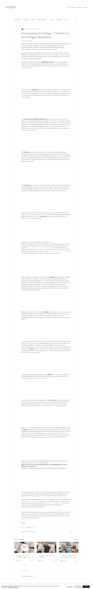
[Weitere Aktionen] (71, 29)
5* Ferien (51, 19)
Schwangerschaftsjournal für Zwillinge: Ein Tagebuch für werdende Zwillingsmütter (23, 556)
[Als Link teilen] (32, 527)
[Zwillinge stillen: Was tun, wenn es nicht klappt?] (46, 547)
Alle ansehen (75, 539)
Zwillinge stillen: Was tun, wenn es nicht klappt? (46, 556)
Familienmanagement (42, 19)
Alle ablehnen (78, 586)
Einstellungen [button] (70, 586)
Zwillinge (23, 522)
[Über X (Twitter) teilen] (25, 527)
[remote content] (46, 78)
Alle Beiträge (17, 19)
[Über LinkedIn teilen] (28, 527)
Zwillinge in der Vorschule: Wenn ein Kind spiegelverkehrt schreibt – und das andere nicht (68, 556)
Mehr (66, 19)
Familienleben (59, 19)
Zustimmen (86, 586)
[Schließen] (91, 586)
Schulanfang (25, 19)
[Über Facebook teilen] (22, 527)
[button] (76, 19)
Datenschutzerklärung (13, 587)
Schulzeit (33, 19)
